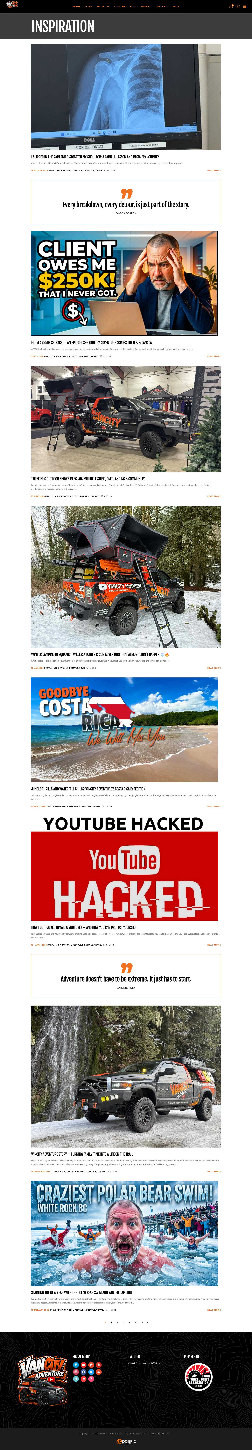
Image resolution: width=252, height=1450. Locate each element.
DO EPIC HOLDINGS (163, 1433)
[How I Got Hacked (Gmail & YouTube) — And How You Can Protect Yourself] (124, 868)
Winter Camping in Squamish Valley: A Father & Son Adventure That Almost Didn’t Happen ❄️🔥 (100, 654)
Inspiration (64, 171)
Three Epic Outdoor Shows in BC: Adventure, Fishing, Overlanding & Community (88, 479)
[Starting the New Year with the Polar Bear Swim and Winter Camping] (124, 1233)
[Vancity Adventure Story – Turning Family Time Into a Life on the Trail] (126, 1076)
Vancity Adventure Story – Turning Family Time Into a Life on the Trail (82, 1154)
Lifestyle (77, 171)
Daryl (52, 171)
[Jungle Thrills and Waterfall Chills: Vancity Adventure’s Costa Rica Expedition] (124, 729)
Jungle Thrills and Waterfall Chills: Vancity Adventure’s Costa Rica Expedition (88, 789)
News (82, 668)
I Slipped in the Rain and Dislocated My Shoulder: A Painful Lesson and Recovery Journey (95, 157)
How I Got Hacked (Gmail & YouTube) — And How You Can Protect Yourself (83, 927)
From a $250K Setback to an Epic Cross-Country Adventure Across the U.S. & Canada (91, 343)
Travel (99, 171)
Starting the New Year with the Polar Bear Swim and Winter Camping (81, 1293)
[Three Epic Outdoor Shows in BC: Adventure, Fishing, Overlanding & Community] (126, 418)
